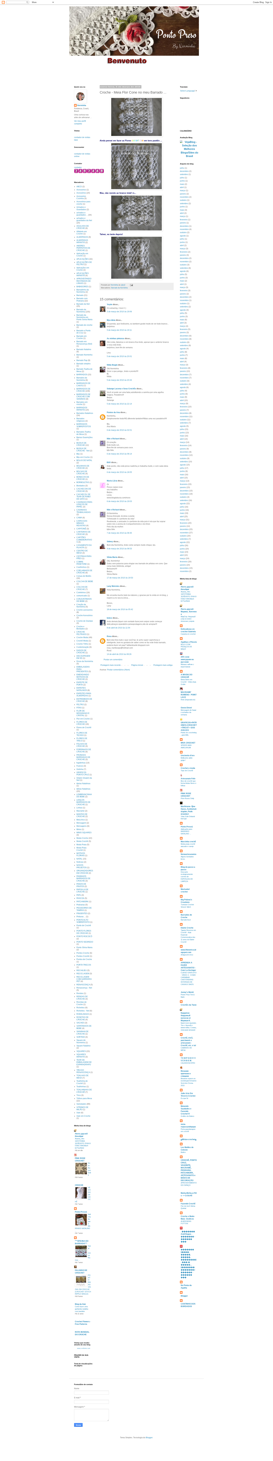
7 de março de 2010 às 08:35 (119, 533)
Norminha (81, 105)
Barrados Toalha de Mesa (83, 433)
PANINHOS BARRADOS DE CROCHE (83, 878)
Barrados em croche (82, 403)
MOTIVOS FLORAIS (80, 854)
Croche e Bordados (80, 627)
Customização (82, 647)
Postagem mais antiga (163, 665)
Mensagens (81, 826)
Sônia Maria (112, 557)
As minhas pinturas (115, 338)
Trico (78, 1095)
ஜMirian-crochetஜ (188, 1139)
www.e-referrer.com (83, 1348)
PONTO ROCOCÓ (84, 936)
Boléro (183, 1152)
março (182, 190)
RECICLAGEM (82, 973)
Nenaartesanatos (188, 854)
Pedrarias (80, 905)
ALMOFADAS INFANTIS (82, 241)
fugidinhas (80, 763)
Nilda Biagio (112, 365)
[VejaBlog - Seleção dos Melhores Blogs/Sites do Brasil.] (189, 148)
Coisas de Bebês (83, 576)
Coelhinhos (81, 567)
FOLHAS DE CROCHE (81, 745)
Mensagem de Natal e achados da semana (188, 712)
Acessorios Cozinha (81, 197)
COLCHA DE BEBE (84, 581)
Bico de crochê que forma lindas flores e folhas (188, 783)
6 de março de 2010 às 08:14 (119, 454)
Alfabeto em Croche (81, 232)
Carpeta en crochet (188, 634)
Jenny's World (187, 992)
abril (182, 187)
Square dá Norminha (80, 1041)
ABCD (79, 186)
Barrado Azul (186, 920)
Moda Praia (81, 844)
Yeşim (109, 304)
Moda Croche (82, 838)
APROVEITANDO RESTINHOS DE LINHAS (83, 281)
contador (78, 167)
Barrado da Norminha (119, 288)
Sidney (110, 541)
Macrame (80, 811)
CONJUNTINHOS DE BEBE (84, 600)
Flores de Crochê (83, 727)
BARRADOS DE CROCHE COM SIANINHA (83, 396)
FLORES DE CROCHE (81, 723)
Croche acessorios (84, 610)
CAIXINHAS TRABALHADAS (83, 511)
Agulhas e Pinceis (189, 642)
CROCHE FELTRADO (81, 633)
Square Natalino (83, 1046)
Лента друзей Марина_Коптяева (189, 611)
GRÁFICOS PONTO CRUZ (82, 773)
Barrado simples (83, 364)
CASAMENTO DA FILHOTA (83, 546)
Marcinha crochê (188, 841)
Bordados (80, 486)
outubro (183, 200)
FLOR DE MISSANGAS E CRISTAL (82, 713)
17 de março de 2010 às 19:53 (120, 578)
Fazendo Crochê (188, 1204)
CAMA (79, 518)
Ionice (109, 618)
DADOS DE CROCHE (81, 651)
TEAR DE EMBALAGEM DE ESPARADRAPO (84, 1062)
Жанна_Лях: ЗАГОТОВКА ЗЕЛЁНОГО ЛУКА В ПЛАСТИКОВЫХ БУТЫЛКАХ (83, 1143)
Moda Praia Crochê (81, 849)
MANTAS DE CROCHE (81, 815)
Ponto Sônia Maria (84, 947)
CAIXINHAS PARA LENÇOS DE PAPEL (84, 504)
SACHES (80, 1023)
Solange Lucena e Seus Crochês (121, 389)
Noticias (79, 862)
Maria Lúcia (112, 481)
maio (182, 184)
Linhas (79, 808)
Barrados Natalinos (84, 413)
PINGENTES (81, 913)
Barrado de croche (84, 325)
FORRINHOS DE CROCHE (83, 750)
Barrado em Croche (81, 337)
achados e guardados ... (82, 214)
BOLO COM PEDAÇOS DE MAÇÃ (186, 646)
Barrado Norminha (84, 355)
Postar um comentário (113, 659)
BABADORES (82, 286)
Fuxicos (79, 766)
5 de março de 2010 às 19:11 (119, 330)
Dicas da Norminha (84, 661)
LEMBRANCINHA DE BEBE (84, 795)
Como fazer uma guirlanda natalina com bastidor (81, 1309)
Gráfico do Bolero (187, 1116)
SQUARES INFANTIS (81, 1055)
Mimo (78, 829)
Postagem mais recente (110, 665)
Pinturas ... (80, 916)
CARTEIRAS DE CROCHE (83, 533)
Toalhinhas (81, 1086)
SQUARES (81, 1051)
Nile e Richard (113, 439)
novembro (184, 197)
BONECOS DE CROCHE (82, 478)
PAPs (78, 895)
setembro (184, 174)
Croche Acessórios (84, 615)
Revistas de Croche (81, 1003)
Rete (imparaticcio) (188, 700)
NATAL (79, 859)
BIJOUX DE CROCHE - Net (82, 449)
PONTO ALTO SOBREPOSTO (83, 921)
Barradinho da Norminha (82, 291)
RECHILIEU (81, 970)
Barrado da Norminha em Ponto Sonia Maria (84, 317)
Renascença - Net (84, 988)
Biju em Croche (83, 457)
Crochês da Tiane (189, 1005)
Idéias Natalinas (83, 789)
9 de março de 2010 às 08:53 (119, 549)
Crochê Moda (82, 641)
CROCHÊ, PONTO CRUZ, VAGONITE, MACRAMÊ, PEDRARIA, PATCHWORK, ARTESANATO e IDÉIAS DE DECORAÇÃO (189, 1170)
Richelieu (80, 1007)
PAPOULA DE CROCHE (82, 890)
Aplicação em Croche (82, 254)
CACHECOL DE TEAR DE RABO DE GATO (83, 496)
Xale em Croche (83, 1116)
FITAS (79, 708)
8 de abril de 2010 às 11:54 (118, 628)
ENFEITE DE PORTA (82, 683)
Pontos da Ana (113, 412)
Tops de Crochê (187, 770)
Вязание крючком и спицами (186, 1073)
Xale (78, 1113)
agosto (183, 236)
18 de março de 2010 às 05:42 (120, 609)
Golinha (79, 769)
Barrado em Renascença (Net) (84, 342)
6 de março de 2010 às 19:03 (119, 501)
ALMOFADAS (82, 237)
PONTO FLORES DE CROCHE (83, 932)
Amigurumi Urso (187, 955)
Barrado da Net (83, 304)
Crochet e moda (188, 768)
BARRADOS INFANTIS (81, 409)
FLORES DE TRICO (81, 739)
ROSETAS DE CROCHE (82, 1018)
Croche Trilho (82, 644)
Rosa (109, 636)
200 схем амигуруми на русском (187, 659)
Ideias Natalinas (83, 783)
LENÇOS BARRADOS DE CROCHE (83, 802)
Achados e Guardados (81, 208)
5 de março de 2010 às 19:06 (119, 311)
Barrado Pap (81, 360)
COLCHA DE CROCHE (82, 588)
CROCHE (79, 1185)
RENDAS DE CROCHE (82, 997)
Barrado (79, 295)
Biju (78, 454)
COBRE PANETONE (81, 563)
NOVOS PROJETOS (81, 866)
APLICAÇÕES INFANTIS (82, 274)
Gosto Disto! (186, 708)
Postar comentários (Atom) (118, 670)
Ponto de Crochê (83, 925)
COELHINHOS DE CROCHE (84, 571)
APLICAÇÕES (82, 259)
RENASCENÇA (83, 985)
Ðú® (109, 462)
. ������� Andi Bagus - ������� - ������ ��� (188, 1236)
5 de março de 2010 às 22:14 (119, 404)
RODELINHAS (82, 1014)
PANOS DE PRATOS (81, 885)
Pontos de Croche (84, 959)
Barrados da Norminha (81, 379)
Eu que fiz (184, 1098)
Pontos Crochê (82, 956)
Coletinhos (81, 592)
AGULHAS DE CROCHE (82, 227)
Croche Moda (82, 637)
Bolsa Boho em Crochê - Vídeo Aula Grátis (188, 682)
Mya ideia (111, 320)
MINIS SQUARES (83, 832)
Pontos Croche (82, 953)
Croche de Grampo (84, 621)
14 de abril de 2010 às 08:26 (119, 654)
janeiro (183, 194)
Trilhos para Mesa (84, 1098)
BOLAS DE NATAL (84, 460)
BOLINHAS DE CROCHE (82, 467)
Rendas (79, 993)
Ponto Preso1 (81, 1212)
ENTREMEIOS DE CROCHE (84, 700)
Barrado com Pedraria (82, 299)
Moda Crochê (82, 841)
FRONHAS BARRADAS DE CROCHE (83, 757)
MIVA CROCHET (188, 743)
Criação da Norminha (81, 605)
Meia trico (80, 820)
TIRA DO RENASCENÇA (83, 1071)
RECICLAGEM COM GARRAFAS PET (84, 979)
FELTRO (80, 704)
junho (182, 181)
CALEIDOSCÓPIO (188, 1063)
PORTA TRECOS (83, 965)
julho (182, 168)
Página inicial (137, 665)
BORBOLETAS (82, 482)
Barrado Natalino (83, 349)
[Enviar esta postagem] (131, 285)
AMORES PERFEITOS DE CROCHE (83, 248)
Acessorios (81, 190)
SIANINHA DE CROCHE (82, 1032)
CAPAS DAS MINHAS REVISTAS (81, 523)
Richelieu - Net (82, 1011)
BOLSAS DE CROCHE (81, 472)
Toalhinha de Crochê (82, 1082)
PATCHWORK (82, 901)
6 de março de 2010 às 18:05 (119, 472)
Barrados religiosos (80, 419)
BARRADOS (81, 374)
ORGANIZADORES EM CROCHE (84, 872)
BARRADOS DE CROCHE (83, 390)
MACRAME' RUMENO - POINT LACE (189, 694)
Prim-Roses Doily (187, 798)
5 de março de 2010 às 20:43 (119, 380)
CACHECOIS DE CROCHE (83, 490)
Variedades (81, 1104)
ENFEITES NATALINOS (81, 689)
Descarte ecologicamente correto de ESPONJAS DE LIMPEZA (187, 876)
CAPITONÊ (81, 529)
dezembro (184, 171)
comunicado (81, 596)
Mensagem (81, 823)
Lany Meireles (113, 586)
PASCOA (80, 898)
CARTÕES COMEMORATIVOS (84, 539)
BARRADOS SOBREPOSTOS (83, 425)
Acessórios (81, 193)
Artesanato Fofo (188, 779)
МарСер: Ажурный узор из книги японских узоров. (188, 619)
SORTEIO (80, 1037)
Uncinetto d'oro (187, 755)
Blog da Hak (80, 1304)
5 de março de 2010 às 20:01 (119, 356)
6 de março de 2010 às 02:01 (119, 430)
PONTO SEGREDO (84, 942)
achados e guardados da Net (84, 219)
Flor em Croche (83, 719)
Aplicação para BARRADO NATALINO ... (186, 831)
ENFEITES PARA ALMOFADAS (83, 694)
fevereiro (184, 220)
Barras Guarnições (84, 437)
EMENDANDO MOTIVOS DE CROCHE (82, 677)
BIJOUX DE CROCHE (81, 444)
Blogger (184, 1296)
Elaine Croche (187, 928)
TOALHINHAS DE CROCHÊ (84, 1091)
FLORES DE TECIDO (81, 734)
